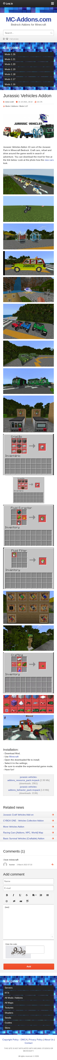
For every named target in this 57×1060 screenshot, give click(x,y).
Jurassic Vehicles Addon (27, 95)
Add (29, 966)
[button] (7, 895)
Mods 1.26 (10, 54)
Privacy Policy (36, 1039)
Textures (9, 1007)
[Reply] (51, 864)
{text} (7, 907)
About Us (49, 1039)
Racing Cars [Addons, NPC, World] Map (23, 832)
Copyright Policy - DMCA (14, 1039)
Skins (7, 1027)
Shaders (9, 1012)
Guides (8, 1022)
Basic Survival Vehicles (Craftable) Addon (23, 838)
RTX (7, 993)
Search (51, 33)
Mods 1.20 (10, 64)
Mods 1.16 (10, 84)
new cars (49, 160)
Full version (14, 39)
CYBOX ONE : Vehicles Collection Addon (23, 820)
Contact (28, 1043)
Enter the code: (11, 944)
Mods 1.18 (10, 74)
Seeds (8, 1017)
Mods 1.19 (10, 69)
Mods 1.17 (10, 79)
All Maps (9, 1002)
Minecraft (14, 756)
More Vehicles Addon (13, 826)
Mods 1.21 (10, 59)
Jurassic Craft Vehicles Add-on (18, 814)
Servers (9, 987)
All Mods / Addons (14, 997)
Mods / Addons (11, 106)
